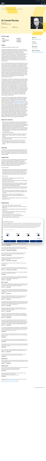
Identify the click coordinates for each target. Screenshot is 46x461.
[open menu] (44, 3)
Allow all (36, 241)
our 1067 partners (9, 223)
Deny (10, 241)
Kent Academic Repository (12, 379)
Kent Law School (10, 9)
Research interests (5, 40)
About (3, 38)
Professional (19, 40)
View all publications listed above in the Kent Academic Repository (9, 381)
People (15, 9)
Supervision (19, 38)
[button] (44, 3)
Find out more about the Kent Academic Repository (12, 380)
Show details (39, 238)
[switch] (18, 235)
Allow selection (23, 241)
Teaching (3, 41)
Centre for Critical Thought (18, 100)
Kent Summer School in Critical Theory (19, 103)
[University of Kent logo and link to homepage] (3, 3)
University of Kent (4, 9)
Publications (19, 41)
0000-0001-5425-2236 (37, 39)
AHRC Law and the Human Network (37, 52)
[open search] (41, 3)
